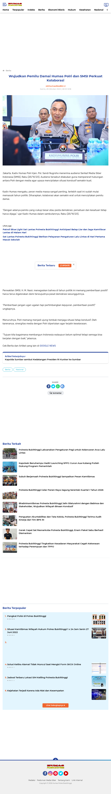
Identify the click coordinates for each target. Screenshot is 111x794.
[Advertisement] (55, 19)
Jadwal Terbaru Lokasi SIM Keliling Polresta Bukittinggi (37, 677)
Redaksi (31, 780)
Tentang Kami (64, 780)
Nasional (98, 10)
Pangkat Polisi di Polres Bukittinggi (26, 616)
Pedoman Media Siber (46, 780)
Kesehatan (85, 10)
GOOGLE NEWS (48, 345)
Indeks (31, 10)
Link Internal (77, 780)
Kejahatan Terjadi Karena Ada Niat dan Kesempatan (35, 690)
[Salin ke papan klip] (62, 386)
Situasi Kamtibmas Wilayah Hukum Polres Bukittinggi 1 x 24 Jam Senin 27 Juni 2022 (48, 631)
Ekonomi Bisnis (56, 10)
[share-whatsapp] (58, 386)
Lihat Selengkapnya (55, 705)
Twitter (62, 777)
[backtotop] (55, 760)
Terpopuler (18, 10)
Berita (41, 10)
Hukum (72, 10)
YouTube (68, 777)
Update (66, 265)
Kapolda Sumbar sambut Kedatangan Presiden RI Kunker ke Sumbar (43, 359)
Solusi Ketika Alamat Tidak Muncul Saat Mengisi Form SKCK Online (44, 664)
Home (6, 10)
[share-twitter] (53, 386)
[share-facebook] (49, 386)
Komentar (57, 393)
